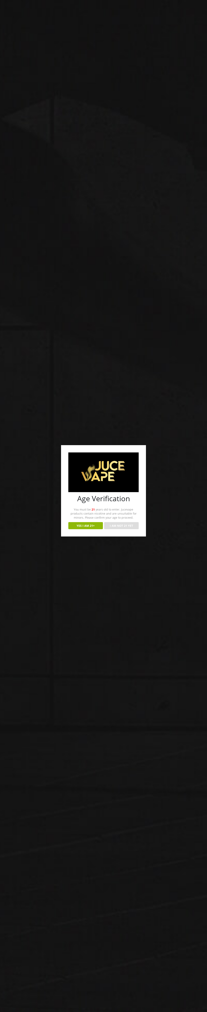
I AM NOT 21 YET (121, 526)
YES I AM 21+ (86, 526)
